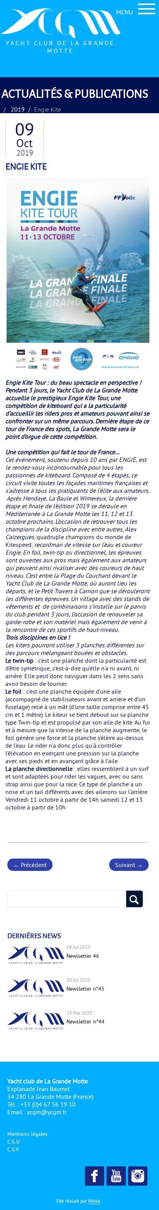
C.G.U (13, 1141)
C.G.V (13, 1149)
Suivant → (129, 865)
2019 (18, 109)
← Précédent (30, 865)
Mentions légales (27, 1133)
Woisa (94, 1201)
